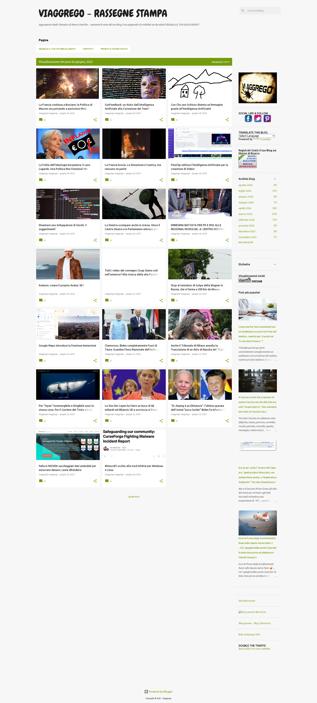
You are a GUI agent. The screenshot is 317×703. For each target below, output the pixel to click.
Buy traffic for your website (254, 648)
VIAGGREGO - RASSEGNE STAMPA (103, 13)
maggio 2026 (246, 202)
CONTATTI (88, 49)
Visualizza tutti (220, 62)
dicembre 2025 (247, 231)
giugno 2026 (246, 196)
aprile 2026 (245, 208)
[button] (95, 120)
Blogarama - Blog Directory (255, 623)
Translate (265, 139)
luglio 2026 (245, 190)
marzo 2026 (245, 214)
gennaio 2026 (246, 225)
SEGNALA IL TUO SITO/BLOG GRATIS (57, 49)
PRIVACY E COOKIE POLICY (114, 49)
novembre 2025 (248, 237)
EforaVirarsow (247, 600)
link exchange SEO (249, 634)
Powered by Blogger (160, 691)
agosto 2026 (246, 185)
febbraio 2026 (247, 219)
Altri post (134, 497)
